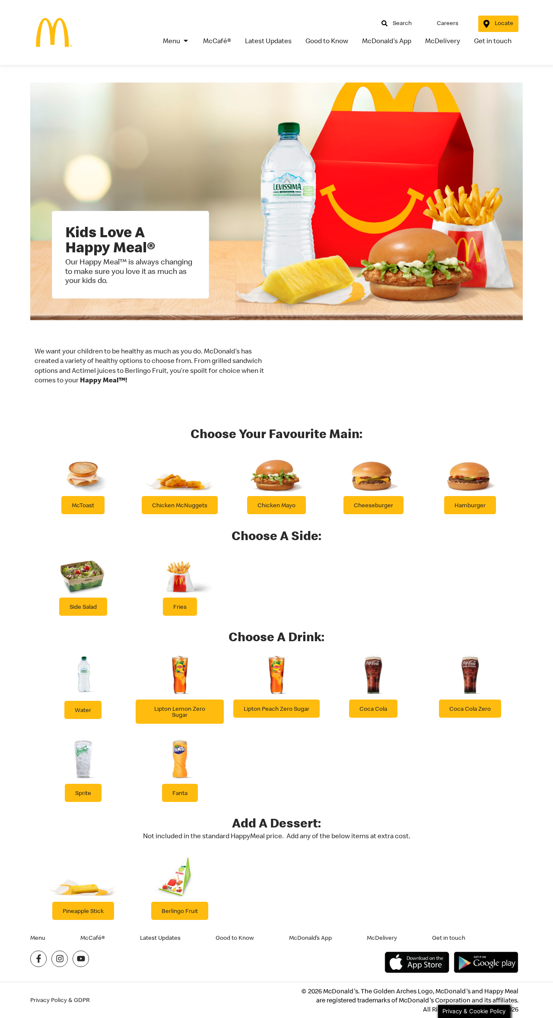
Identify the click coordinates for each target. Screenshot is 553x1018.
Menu (37, 938)
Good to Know (235, 938)
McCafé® (92, 938)
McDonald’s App (310, 938)
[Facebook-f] (38, 959)
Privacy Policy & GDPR (60, 1000)
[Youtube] (81, 959)
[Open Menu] (185, 40)
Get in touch (448, 938)
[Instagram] (59, 959)
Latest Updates (160, 938)
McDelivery (382, 938)
